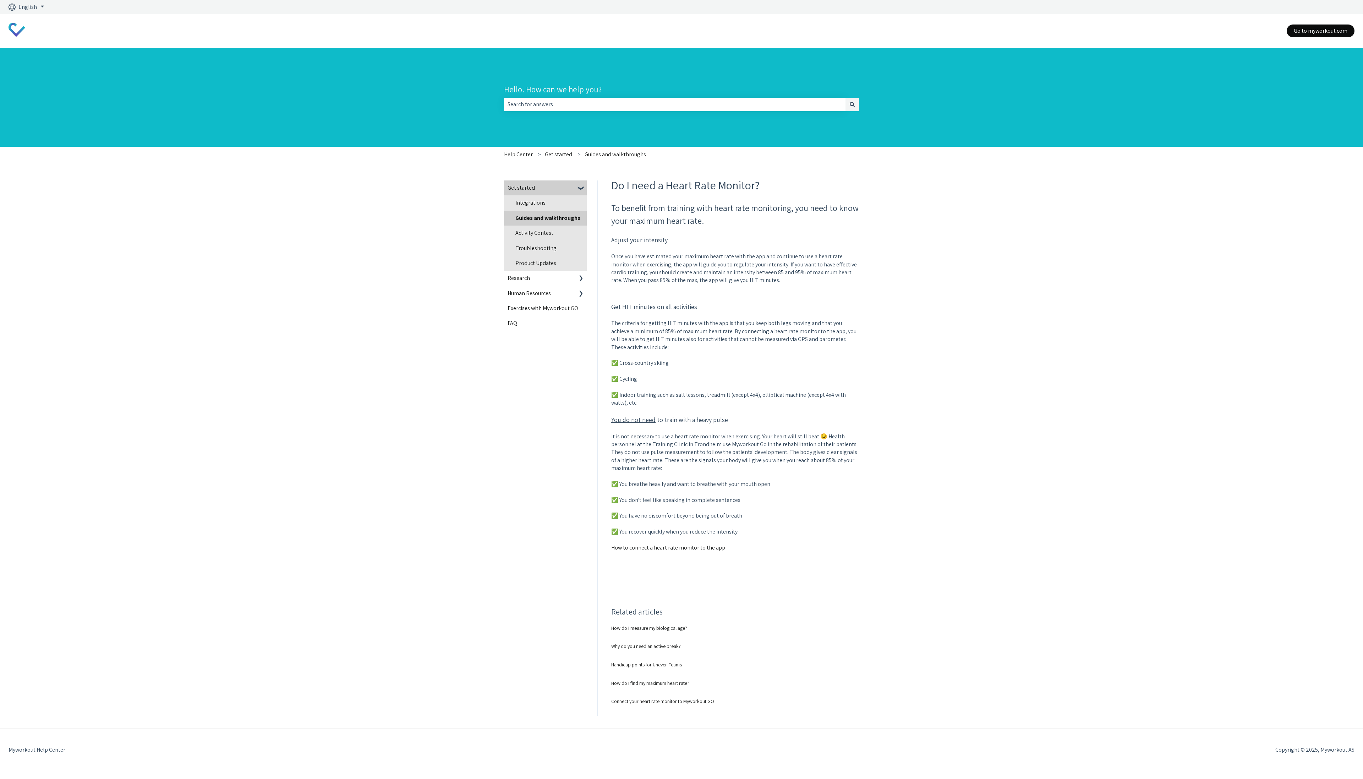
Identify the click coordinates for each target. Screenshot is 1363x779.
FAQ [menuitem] (512, 323)
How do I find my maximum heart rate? (650, 683)
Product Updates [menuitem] (535, 263)
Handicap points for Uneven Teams (646, 664)
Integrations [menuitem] (530, 202)
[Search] (852, 104)
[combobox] (674, 104)
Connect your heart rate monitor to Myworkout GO (662, 701)
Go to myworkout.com (1320, 30)
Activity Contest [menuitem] (534, 233)
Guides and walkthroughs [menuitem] (547, 218)
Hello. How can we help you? (553, 89)
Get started (558, 154)
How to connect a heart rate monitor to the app (668, 547)
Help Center (518, 154)
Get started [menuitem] (521, 187)
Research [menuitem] (519, 278)
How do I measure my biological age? (649, 628)
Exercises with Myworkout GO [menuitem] (543, 308)
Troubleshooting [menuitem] (536, 248)
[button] (581, 188)
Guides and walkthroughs (615, 154)
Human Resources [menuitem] (529, 293)
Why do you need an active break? (646, 646)
